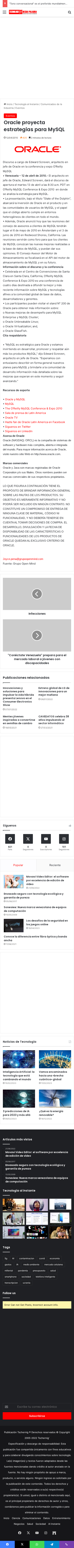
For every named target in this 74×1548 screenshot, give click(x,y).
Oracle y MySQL (15, 399)
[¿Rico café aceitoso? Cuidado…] (14, 1205)
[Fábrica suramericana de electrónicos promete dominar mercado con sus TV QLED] (14, 1232)
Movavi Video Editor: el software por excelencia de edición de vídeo (47, 880)
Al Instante (54, 1523)
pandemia (23, 1270)
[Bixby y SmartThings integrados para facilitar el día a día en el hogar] (37, 1218)
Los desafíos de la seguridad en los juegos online (47, 922)
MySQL (9, 403)
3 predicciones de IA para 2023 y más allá (16, 1113)
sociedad (26, 1276)
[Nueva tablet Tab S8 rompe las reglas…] (60, 1232)
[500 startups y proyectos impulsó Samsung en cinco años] (37, 1232)
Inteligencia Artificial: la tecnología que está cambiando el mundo (18, 1075)
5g (6, 1258)
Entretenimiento (61, 1518)
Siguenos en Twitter (18, 426)
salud (53, 1270)
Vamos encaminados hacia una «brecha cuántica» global (53, 1075)
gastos (8, 1264)
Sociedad (41, 1523)
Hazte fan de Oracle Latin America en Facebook (35, 422)
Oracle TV (11, 417)
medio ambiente (31, 1264)
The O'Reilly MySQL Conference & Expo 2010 (34, 408)
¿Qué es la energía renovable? (51, 1113)
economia (55, 1258)
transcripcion (11, 1282)
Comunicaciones (31, 1518)
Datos (46, 1518)
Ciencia (16, 1518)
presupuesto (39, 1270)
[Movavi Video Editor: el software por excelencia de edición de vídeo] (14, 881)
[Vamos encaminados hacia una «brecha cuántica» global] (55, 1059)
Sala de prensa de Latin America (25, 413)
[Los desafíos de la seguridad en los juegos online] (14, 925)
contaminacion (26, 1258)
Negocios (19, 1523)
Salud (30, 1523)
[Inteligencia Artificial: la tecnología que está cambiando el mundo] (19, 1059)
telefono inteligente (45, 1276)
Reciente (55, 865)
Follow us (9, 1293)
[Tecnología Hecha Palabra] (23, 12)
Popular (18, 865)
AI (13, 1258)
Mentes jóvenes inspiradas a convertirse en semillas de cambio (19, 720)
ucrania (26, 1282)
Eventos (20, 107)
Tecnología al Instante (26, 104)
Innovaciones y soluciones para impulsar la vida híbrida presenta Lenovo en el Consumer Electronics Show (18, 696)
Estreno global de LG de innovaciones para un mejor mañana (54, 691)
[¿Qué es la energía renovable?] (55, 1099)
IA (17, 1264)
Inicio (9, 104)
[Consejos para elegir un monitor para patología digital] (14, 1218)
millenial (9, 1270)
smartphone (11, 1276)
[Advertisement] (37, 57)
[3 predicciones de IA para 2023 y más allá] (19, 1099)
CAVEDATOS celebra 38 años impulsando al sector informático (53, 720)
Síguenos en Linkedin (19, 431)
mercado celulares (53, 1264)
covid (42, 1258)
